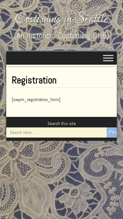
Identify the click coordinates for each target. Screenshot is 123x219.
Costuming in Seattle (61, 19)
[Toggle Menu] (108, 58)
